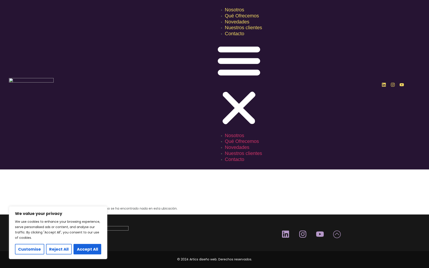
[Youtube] (401, 84)
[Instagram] (392, 84)
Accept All (87, 249)
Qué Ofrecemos (242, 16)
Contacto (234, 33)
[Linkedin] (383, 84)
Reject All (59, 249)
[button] (239, 85)
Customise (29, 249)
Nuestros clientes (243, 27)
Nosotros (234, 9)
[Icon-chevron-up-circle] (337, 234)
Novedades (237, 22)
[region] (58, 232)
